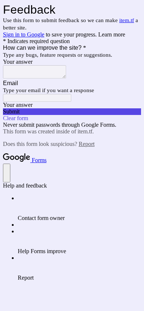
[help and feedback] (6, 173)
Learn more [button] (111, 34)
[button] (72, 111)
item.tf (126, 20)
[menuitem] (79, 208)
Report (87, 144)
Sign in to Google (23, 34)
